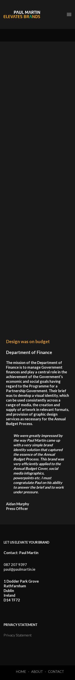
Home (21, 671)
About (37, 671)
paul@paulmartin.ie (19, 569)
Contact (56, 671)
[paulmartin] (22, 14)
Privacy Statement (18, 635)
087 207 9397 (15, 564)
